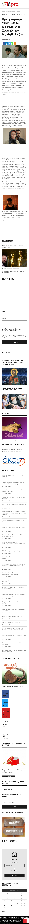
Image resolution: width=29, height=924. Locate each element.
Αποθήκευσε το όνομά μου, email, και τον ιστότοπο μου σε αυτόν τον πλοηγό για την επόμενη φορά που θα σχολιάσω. (12, 329)
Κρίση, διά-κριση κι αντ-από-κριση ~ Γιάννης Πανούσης (13, 476)
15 (21, 900)
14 (18, 900)
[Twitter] (9, 43)
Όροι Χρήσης (14, 871)
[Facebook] (4, 43)
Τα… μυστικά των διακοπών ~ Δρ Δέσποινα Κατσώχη (13, 521)
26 (11, 905)
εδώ (9, 218)
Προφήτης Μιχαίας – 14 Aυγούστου (11, 622)
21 (18, 903)
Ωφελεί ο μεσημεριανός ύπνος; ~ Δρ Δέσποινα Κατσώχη (13, 498)
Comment (4, 286)
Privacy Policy (9, 337)
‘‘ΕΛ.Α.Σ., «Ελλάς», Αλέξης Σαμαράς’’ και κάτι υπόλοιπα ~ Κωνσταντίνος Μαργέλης (13, 483)
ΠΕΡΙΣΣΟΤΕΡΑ (8, 776)
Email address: (14, 862)
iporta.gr (4, 14)
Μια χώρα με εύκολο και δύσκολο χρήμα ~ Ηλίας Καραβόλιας (14, 636)
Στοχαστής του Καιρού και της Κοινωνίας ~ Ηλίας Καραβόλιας (13, 588)
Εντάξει (2, 923)
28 (18, 905)
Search (14, 806)
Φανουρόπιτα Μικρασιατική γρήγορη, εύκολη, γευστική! (13, 557)
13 (14, 900)
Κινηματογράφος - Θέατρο (11, 11)
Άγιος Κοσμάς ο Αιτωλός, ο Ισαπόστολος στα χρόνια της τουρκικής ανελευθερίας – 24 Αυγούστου (13, 565)
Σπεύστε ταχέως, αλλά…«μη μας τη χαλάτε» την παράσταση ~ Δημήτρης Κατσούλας (14, 505)
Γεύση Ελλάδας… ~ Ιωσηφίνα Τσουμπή (11, 551)
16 (25, 900)
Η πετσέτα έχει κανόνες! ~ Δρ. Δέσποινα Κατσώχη (12, 580)
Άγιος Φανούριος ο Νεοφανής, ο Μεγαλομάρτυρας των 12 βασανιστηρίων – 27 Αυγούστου (13, 544)
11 (7, 900)
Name (3, 311)
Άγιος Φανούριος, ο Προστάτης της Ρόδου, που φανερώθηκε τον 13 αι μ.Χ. (14, 535)
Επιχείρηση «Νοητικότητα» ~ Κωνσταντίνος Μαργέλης (13, 602)
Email (3, 318)
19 (11, 903)
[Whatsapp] (12, 43)
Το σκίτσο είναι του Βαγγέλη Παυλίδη (12, 440)
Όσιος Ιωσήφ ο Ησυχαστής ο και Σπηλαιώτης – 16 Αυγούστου (14, 610)
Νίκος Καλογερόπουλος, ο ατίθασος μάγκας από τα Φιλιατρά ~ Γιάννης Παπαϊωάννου (14, 595)
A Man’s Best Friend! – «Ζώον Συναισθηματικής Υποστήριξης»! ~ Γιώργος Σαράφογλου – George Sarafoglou (14, 513)
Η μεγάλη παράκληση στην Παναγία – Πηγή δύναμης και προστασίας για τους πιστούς (13, 629)
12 (11, 900)
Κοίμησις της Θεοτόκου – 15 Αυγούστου (12, 616)
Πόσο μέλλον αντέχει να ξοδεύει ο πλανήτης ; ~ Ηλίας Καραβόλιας (14, 528)
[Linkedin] (6, 43)
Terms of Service (19, 337)
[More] (15, 43)
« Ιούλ (3, 911)
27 (14, 905)
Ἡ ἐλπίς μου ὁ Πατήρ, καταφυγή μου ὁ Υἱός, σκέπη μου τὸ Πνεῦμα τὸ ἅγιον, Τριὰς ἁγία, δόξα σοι (13, 362)
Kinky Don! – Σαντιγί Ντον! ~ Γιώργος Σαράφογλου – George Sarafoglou (11, 573)
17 (4, 903)
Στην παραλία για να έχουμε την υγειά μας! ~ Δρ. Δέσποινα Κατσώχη (14, 651)
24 (4, 905)
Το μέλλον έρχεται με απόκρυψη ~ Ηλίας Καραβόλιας (12, 643)
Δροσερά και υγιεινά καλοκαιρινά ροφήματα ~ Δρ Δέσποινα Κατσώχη (13, 490)
